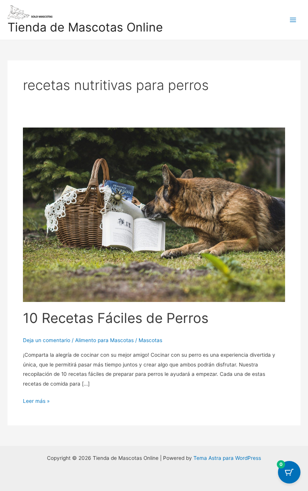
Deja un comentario (46, 340)
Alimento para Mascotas (104, 340)
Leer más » (36, 400)
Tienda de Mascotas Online (85, 27)
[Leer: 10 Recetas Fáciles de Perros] (154, 214)
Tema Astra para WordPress (227, 458)
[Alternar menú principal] (293, 19)
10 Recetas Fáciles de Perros (115, 318)
